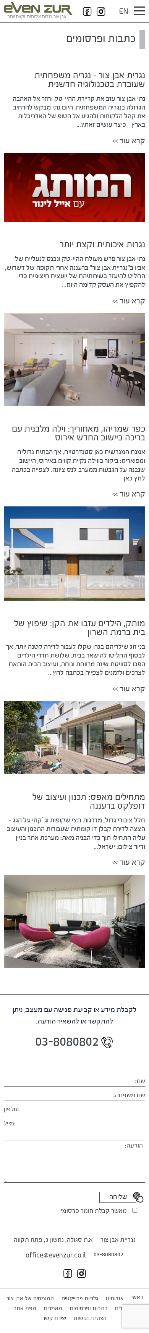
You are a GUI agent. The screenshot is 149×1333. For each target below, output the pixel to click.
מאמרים (53, 1308)
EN (123, 12)
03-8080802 (108, 1255)
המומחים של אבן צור (30, 1298)
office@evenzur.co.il (56, 1256)
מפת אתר (25, 1308)
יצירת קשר (54, 1318)
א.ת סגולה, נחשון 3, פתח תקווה (53, 1240)
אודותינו (115, 1298)
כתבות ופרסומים (88, 1308)
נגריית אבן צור (118, 1240)
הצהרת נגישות (90, 1318)
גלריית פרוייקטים (80, 1298)
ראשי (137, 1297)
